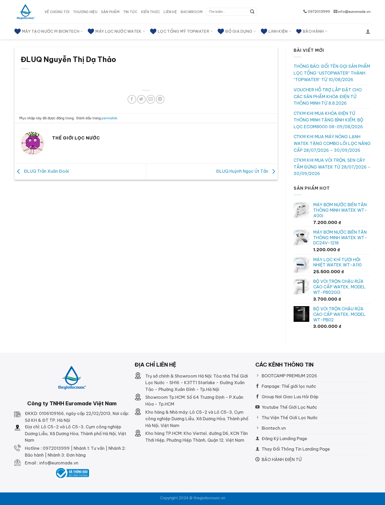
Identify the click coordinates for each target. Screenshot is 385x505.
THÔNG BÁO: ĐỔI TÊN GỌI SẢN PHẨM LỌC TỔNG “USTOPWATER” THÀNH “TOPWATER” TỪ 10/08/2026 (332, 73)
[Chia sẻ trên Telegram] (160, 99)
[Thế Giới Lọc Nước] (25, 12)
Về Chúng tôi (57, 12)
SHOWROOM (191, 12)
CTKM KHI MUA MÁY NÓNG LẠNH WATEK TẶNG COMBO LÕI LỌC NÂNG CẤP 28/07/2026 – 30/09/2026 (332, 143)
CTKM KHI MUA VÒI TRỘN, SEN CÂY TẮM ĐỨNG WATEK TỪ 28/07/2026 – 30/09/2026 (332, 167)
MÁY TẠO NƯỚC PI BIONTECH (50, 31)
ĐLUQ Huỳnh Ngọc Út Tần (242, 171)
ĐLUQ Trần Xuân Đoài (46, 171)
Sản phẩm (110, 12)
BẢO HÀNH (313, 31)
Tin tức (130, 12)
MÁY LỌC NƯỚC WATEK (118, 31)
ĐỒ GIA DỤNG (238, 31)
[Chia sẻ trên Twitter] (141, 99)
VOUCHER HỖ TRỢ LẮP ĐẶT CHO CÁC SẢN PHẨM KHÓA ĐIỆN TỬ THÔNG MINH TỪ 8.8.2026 (328, 96)
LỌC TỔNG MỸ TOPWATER (183, 31)
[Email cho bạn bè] (150, 99)
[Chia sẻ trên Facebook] (132, 99)
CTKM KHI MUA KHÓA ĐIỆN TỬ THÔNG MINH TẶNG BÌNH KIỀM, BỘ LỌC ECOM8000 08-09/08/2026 (328, 120)
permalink (109, 118)
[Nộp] (252, 11)
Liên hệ (170, 12)
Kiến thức (150, 12)
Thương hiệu (85, 12)
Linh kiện (278, 31)
